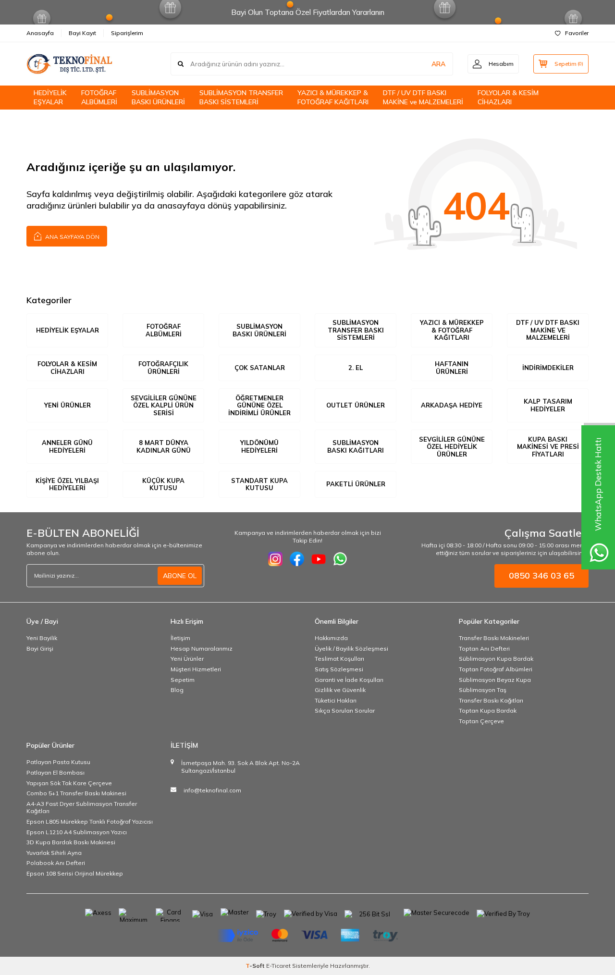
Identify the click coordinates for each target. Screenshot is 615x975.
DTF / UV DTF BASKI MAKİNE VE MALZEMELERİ (547, 330)
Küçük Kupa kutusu (163, 484)
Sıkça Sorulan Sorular (345, 710)
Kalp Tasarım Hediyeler (548, 405)
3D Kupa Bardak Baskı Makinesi (70, 842)
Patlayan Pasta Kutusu (58, 761)
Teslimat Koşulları (339, 658)
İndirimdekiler (548, 367)
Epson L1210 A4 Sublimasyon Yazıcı (76, 832)
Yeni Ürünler (67, 405)
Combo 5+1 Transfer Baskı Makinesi (76, 793)
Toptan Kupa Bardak (488, 710)
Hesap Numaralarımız (202, 648)
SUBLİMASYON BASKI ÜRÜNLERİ (158, 97)
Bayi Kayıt (82, 33)
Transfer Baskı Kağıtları (491, 700)
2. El (355, 367)
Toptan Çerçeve (481, 721)
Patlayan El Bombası (55, 772)
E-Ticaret (278, 965)
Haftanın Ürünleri (451, 367)
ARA (438, 64)
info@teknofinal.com (212, 790)
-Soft (256, 965)
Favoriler (577, 33)
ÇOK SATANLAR (259, 367)
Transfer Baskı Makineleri (494, 638)
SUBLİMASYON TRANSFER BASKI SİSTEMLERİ (241, 97)
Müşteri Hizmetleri (196, 669)
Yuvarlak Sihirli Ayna (54, 852)
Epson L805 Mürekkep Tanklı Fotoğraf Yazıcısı (89, 821)
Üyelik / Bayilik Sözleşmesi (351, 648)
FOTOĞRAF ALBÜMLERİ (99, 97)
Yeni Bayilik (41, 638)
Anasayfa (40, 33)
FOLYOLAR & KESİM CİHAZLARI (508, 97)
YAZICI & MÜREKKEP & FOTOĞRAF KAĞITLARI (333, 97)
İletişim (180, 638)
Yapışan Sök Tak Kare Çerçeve (69, 783)
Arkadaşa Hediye (451, 405)
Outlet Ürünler (355, 405)
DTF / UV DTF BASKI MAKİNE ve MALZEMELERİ (423, 97)
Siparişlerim (127, 33)
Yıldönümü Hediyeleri (259, 446)
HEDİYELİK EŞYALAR (50, 97)
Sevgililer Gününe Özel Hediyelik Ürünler (452, 446)
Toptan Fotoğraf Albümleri (495, 669)
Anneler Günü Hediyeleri (67, 446)
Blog (177, 689)
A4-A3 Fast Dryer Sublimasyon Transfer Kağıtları (81, 807)
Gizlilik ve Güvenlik (340, 689)
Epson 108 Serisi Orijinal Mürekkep (74, 873)
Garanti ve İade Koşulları (349, 679)
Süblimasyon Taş (482, 689)
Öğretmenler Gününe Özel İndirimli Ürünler (259, 405)
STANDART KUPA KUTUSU (259, 484)
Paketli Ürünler (355, 484)
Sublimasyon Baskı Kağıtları (355, 446)
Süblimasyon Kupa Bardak (496, 658)
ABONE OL (180, 575)
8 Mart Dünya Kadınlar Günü (163, 446)
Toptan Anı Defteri (484, 648)
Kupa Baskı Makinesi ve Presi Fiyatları (548, 446)
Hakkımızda (331, 638)
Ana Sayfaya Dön (71, 236)
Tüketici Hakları (336, 700)
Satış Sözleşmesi (339, 669)
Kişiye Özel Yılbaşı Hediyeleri (67, 484)
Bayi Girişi (39, 648)
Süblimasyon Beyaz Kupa (495, 679)
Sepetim (183, 679)
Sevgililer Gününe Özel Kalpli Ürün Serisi (164, 405)
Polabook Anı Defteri (55, 862)
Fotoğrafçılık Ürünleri (163, 367)
